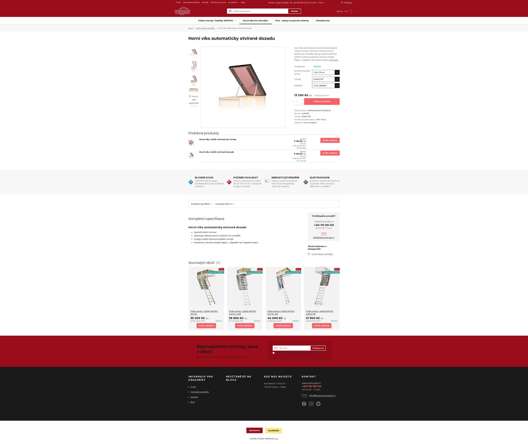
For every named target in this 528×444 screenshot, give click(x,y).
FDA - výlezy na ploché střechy (292, 20)
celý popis (333, 60)
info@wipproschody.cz (323, 237)
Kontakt (205, 2)
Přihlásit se (318, 348)
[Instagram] (312, 404)
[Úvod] (191, 11)
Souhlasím (273, 430)
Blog (243, 2)
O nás (178, 2)
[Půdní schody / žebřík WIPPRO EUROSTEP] (322, 287)
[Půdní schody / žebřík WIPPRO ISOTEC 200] (283, 287)
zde (276, 438)
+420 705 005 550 (299, 2)
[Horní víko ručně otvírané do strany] (191, 142)
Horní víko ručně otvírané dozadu (216, 152)
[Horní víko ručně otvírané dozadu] (191, 155)
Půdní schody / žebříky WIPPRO (215, 20)
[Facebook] (305, 404)
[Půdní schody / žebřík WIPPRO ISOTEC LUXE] (245, 287)
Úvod (190, 28)
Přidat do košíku (322, 101)
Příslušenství (323, 20)
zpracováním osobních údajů (299, 353)
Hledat (294, 11)
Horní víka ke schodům (255, 20)
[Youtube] (319, 404)
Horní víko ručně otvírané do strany (217, 139)
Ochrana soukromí (218, 2)
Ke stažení (232, 2)
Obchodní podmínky (191, 2)
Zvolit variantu (330, 140)
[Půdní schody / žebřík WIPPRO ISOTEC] (206, 287)
